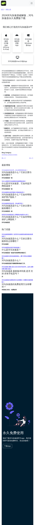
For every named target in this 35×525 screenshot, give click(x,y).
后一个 (31, 158)
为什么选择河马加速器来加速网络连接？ (14, 181)
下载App (7, 446)
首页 (2, 9)
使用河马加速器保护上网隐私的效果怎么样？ (15, 214)
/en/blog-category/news (9, 155)
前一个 (4, 158)
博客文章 (8, 9)
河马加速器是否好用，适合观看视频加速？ (15, 170)
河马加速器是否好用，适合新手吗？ (12, 203)
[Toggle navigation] (31, 3)
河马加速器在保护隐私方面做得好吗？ (13, 192)
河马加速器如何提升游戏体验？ (11, 247)
